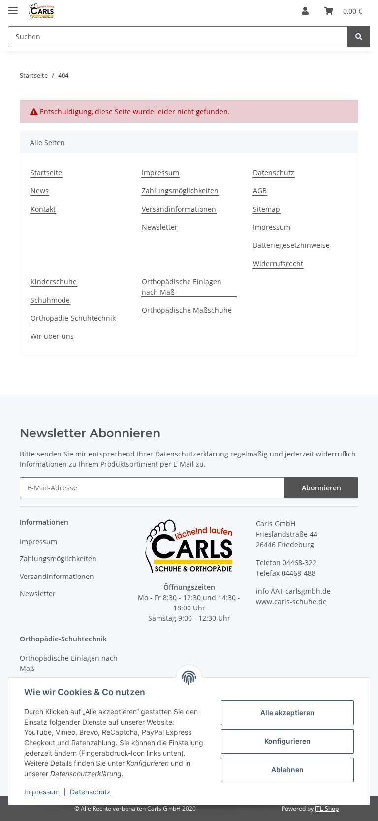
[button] (305, 11)
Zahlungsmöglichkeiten (180, 190)
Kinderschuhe (54, 281)
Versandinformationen (179, 208)
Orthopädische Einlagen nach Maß (181, 287)
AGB (260, 190)
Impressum (42, 792)
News (40, 190)
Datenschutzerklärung (191, 453)
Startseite (46, 172)
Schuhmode (50, 299)
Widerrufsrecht (278, 263)
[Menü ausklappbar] (13, 6)
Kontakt (43, 208)
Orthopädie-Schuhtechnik (73, 318)
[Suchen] (358, 36)
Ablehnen (287, 769)
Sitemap (266, 208)
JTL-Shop (327, 808)
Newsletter (160, 227)
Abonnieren (321, 487)
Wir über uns (52, 336)
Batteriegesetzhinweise (291, 245)
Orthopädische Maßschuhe (187, 310)
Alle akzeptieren (287, 712)
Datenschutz (90, 792)
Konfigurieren (287, 741)
